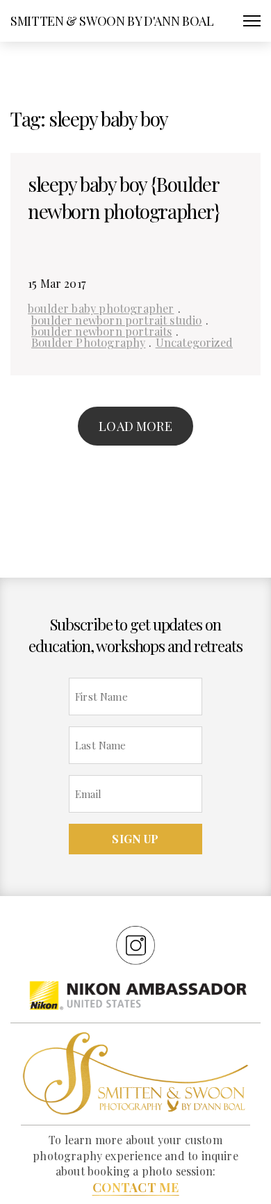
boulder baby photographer (101, 308)
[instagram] (135, 945)
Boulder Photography (88, 342)
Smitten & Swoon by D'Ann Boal (112, 21)
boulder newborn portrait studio (116, 319)
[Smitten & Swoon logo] (135, 1072)
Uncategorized (194, 342)
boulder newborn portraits (101, 330)
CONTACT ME (135, 1187)
